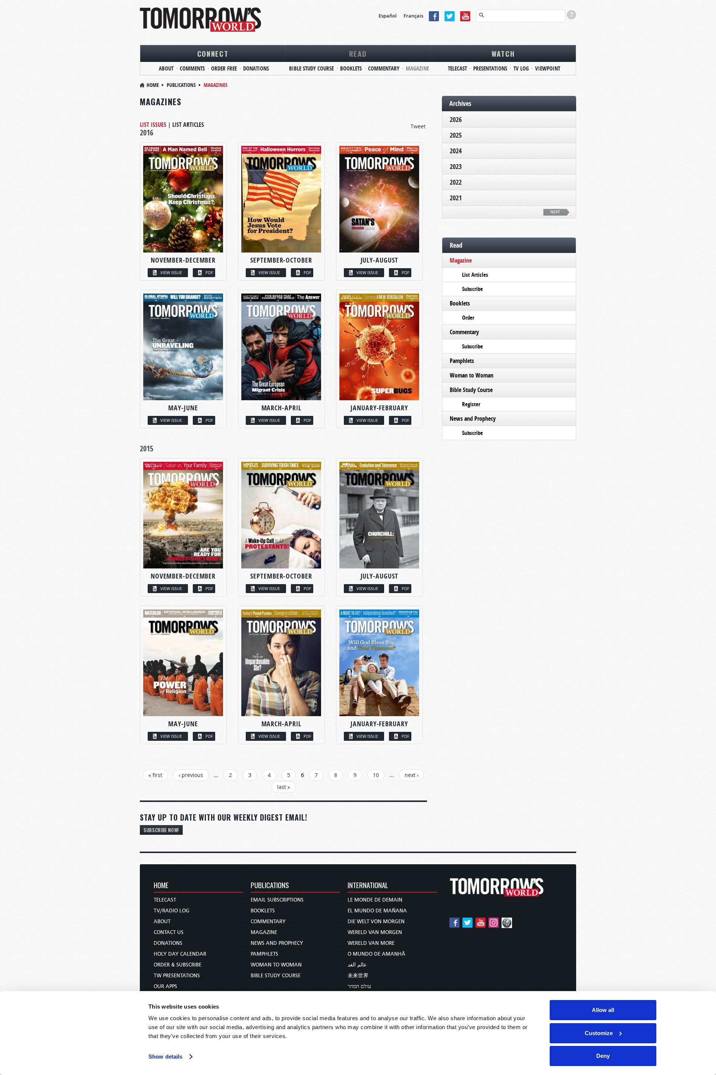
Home (153, 84)
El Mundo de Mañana (377, 911)
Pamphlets (462, 361)
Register (471, 404)
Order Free (224, 68)
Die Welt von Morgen (376, 921)
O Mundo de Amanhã (376, 954)
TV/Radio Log (171, 911)
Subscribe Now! (161, 830)
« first (155, 774)
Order (468, 318)
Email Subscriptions (277, 900)
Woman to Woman (471, 375)
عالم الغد (357, 965)
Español (388, 15)
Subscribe (472, 289)
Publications (181, 84)
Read (358, 53)
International (368, 885)
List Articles (188, 124)
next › (411, 774)
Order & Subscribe (177, 965)
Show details (165, 1056)
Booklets (351, 68)
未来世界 (358, 975)
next (555, 212)
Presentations (490, 68)
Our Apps (165, 986)
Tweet (418, 126)
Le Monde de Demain (375, 900)
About (166, 68)
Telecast (457, 68)
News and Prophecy (473, 418)
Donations (256, 68)
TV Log (521, 68)
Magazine (417, 68)
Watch (503, 53)
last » (283, 786)
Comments (192, 68)
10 (376, 774)
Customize (599, 1033)
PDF (209, 272)
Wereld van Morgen (375, 932)
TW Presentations (177, 975)
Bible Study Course (311, 68)
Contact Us (168, 932)
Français (413, 15)
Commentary (383, 68)
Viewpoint (547, 68)
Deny (603, 1056)
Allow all (603, 1010)
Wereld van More (371, 943)
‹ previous (191, 774)
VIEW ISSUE (171, 272)
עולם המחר (359, 986)
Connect (213, 53)
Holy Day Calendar (180, 954)
